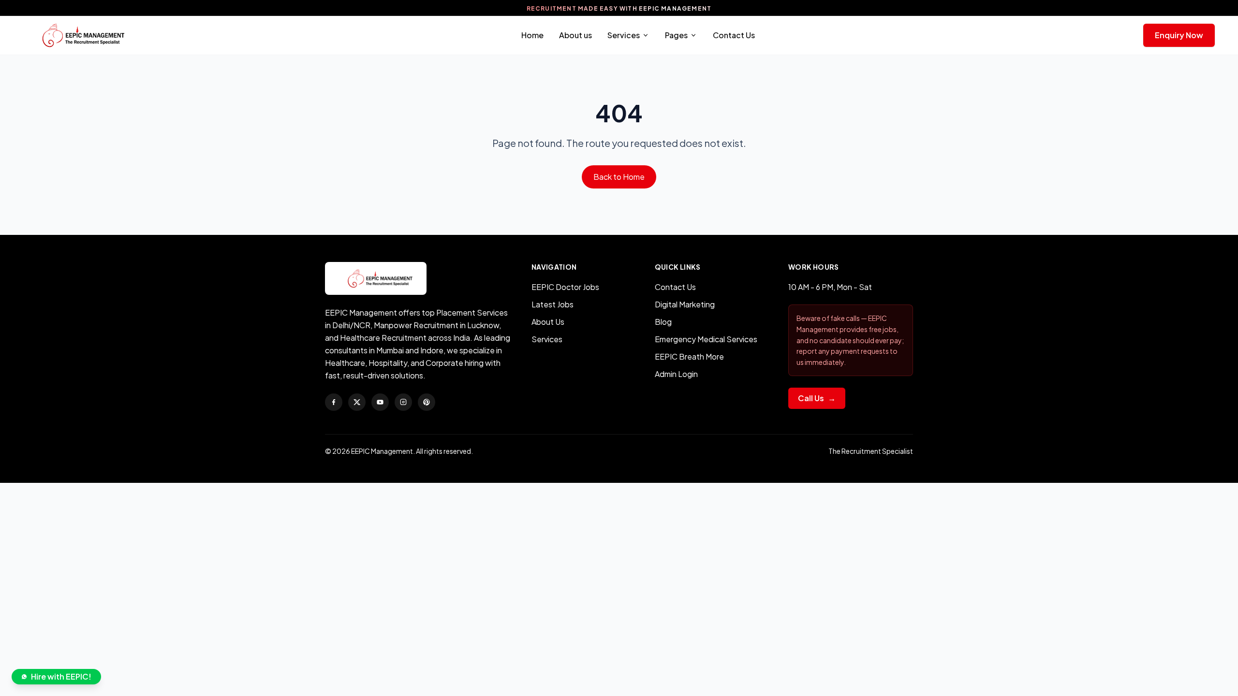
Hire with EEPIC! (61, 676)
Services (623, 35)
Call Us (817, 398)
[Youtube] (380, 402)
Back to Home (619, 177)
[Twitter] (357, 402)
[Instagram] (403, 402)
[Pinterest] (426, 402)
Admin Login (676, 374)
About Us (547, 322)
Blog (663, 322)
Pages (676, 35)
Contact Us (734, 35)
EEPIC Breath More (689, 356)
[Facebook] (333, 402)
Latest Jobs (552, 304)
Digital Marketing (685, 304)
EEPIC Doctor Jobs (565, 287)
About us (575, 35)
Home (532, 35)
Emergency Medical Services (706, 339)
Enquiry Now (1179, 35)
